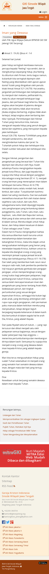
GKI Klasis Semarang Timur (16, 545)
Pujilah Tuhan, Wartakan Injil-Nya (17, 427)
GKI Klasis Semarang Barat (16, 542)
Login (44, 11)
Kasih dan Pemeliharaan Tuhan (16, 423)
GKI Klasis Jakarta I (13, 527)
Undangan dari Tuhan (12, 415)
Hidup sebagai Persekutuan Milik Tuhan (19, 430)
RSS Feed (7, 486)
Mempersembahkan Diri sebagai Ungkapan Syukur (24, 419)
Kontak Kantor (10, 476)
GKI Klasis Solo (11, 549)
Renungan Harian (15, 25)
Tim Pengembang (8, 569)
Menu (41, 17)
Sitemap (7, 481)
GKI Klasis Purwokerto (14, 538)
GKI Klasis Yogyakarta (14, 553)
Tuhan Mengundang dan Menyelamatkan (20, 434)
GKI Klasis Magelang (14, 534)
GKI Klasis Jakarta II (13, 531)
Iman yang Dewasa (33, 25)
